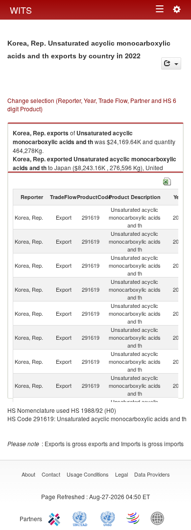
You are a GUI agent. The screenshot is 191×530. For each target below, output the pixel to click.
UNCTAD (82, 518)
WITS (21, 9)
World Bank (159, 518)
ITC (56, 518)
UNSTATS (108, 518)
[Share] (171, 63)
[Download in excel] (167, 180)
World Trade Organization (133, 518)
